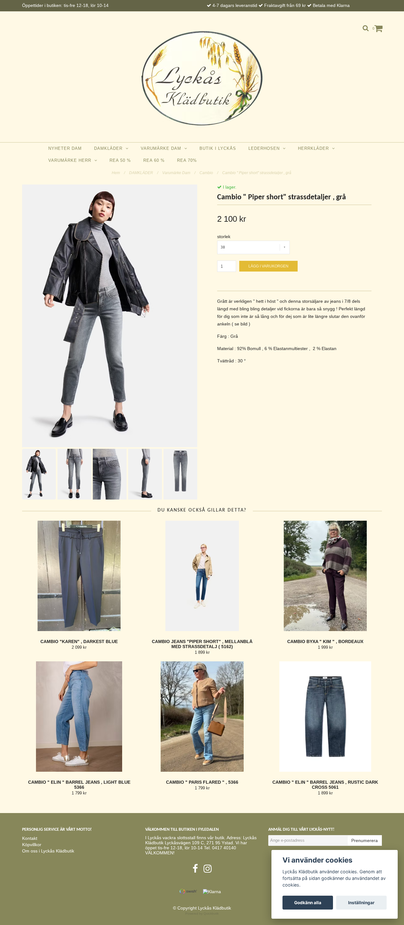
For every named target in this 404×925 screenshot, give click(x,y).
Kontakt (29, 838)
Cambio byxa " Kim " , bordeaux (325, 641)
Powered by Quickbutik (202, 913)
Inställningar (361, 902)
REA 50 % (120, 160)
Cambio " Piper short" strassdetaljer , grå (257, 173)
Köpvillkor (31, 844)
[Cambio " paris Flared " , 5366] (202, 716)
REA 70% (187, 160)
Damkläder (110, 148)
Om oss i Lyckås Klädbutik (48, 850)
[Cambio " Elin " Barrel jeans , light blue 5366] (79, 716)
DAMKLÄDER (143, 173)
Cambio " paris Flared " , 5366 (202, 782)
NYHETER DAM (65, 148)
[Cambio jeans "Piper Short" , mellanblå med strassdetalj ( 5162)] (202, 576)
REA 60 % (154, 160)
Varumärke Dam (162, 148)
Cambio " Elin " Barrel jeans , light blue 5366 (79, 785)
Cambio (208, 173)
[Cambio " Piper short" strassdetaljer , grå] (109, 315)
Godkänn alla (307, 902)
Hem (118, 173)
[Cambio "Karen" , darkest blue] (79, 576)
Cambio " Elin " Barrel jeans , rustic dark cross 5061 (325, 785)
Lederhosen (265, 148)
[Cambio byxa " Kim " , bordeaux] (325, 576)
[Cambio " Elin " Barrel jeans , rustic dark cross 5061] (325, 716)
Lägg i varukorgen (268, 266)
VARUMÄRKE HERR (71, 160)
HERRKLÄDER (315, 148)
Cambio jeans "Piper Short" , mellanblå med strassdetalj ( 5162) (202, 644)
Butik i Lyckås (217, 148)
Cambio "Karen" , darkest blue (79, 641)
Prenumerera (364, 840)
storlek (223, 236)
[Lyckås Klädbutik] (202, 78)
